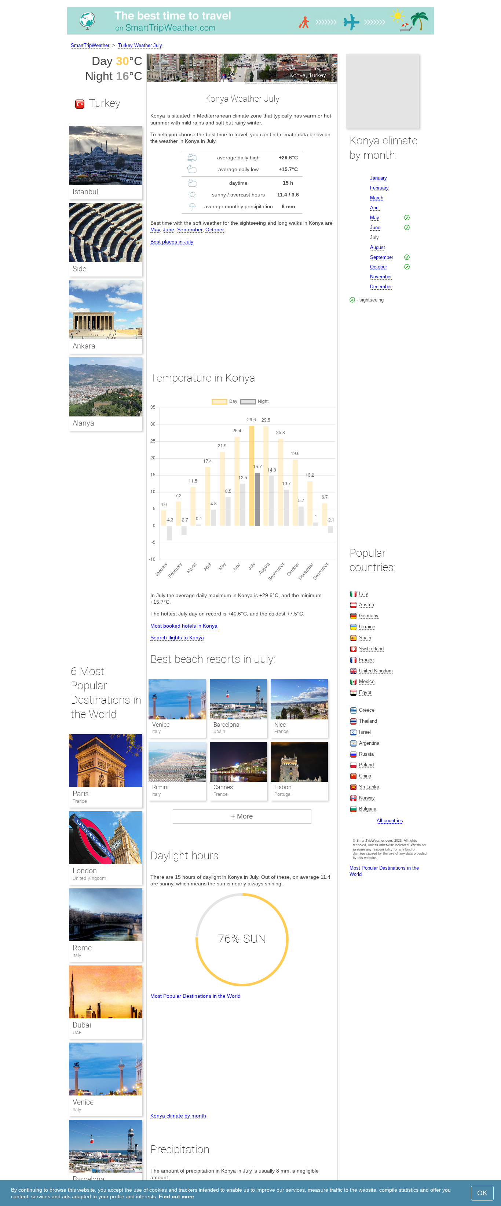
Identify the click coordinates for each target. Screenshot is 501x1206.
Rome (82, 947)
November (381, 276)
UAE (77, 1032)
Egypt (365, 692)
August (377, 247)
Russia (366, 754)
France (80, 801)
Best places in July (171, 242)
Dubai (82, 1025)
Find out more (176, 1196)
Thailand (368, 721)
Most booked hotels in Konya (183, 626)
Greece (366, 710)
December (381, 286)
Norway (367, 798)
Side (79, 268)
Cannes (223, 787)
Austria (366, 604)
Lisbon (283, 787)
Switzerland (371, 648)
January (378, 178)
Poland (366, 765)
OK (482, 1193)
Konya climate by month (178, 1116)
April (375, 207)
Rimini (160, 787)
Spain (365, 637)
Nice (280, 724)
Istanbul (85, 191)
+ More (242, 816)
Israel (365, 732)
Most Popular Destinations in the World (195, 996)
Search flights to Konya (177, 637)
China (365, 776)
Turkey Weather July (140, 45)
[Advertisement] (242, 301)
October (214, 229)
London (85, 870)
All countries (390, 820)
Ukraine (367, 626)
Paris (81, 793)
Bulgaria (367, 809)
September (189, 229)
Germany (369, 615)
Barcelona (226, 724)
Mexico (366, 681)
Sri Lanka (369, 787)
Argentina (369, 743)
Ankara (84, 346)
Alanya (83, 423)
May (155, 229)
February (379, 188)
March (376, 198)
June (168, 229)
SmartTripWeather (90, 45)
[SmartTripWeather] (250, 34)
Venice (160, 724)
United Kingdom (89, 878)
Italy (77, 955)
